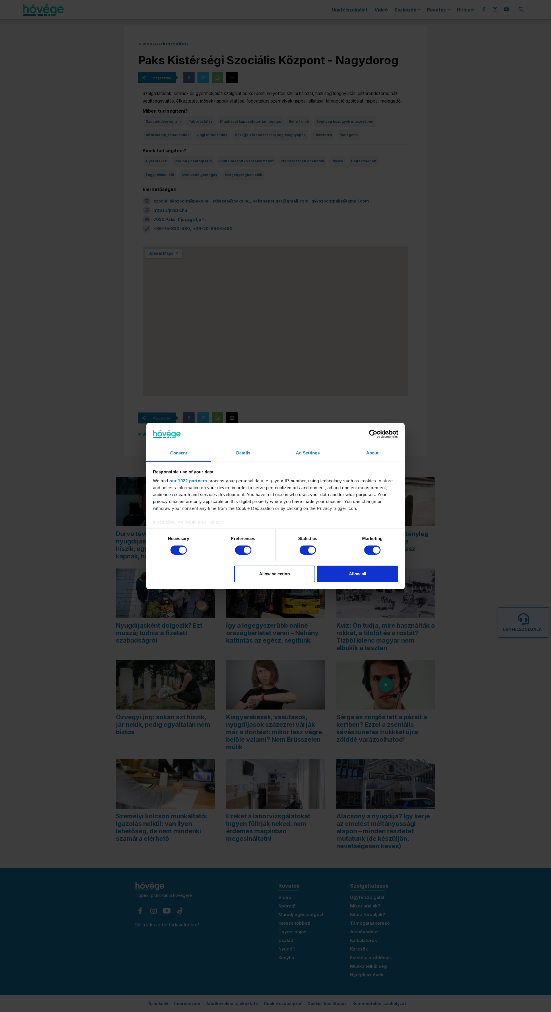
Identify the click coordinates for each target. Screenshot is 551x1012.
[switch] (243, 550)
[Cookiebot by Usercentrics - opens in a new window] (373, 434)
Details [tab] (243, 452)
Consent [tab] (178, 452)
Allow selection (274, 573)
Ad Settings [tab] (308, 452)
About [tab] (372, 452)
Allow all (357, 573)
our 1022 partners (188, 480)
